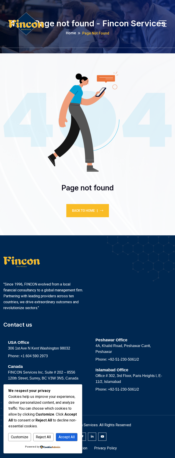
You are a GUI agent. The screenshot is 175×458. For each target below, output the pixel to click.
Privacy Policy (105, 448)
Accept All (67, 437)
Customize (19, 437)
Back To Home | (85, 210)
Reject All (43, 437)
